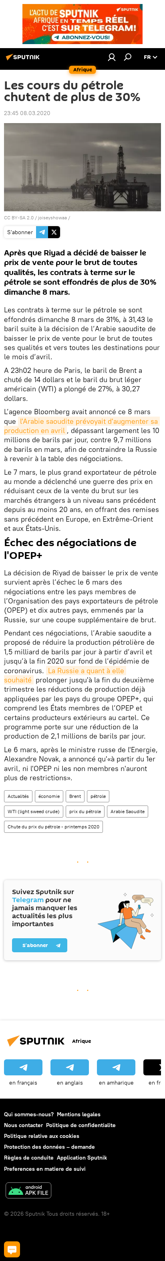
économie (49, 796)
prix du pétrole (85, 811)
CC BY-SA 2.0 (19, 218)
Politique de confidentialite (81, 1125)
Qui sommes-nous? (29, 1114)
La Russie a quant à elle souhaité (65, 675)
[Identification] (112, 57)
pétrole (98, 796)
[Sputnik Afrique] (24, 60)
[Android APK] (28, 1191)
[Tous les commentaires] (12, 1249)
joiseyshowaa (52, 218)
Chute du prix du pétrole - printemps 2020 (53, 827)
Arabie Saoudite (128, 811)
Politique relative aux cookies (41, 1136)
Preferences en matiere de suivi (45, 1168)
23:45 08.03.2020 (27, 113)
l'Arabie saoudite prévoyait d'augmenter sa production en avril (82, 426)
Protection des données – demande (49, 1146)
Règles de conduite (29, 1157)
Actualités (18, 796)
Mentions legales (79, 1114)
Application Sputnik (82, 1157)
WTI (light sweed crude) (34, 811)
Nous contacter (23, 1125)
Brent (75, 796)
